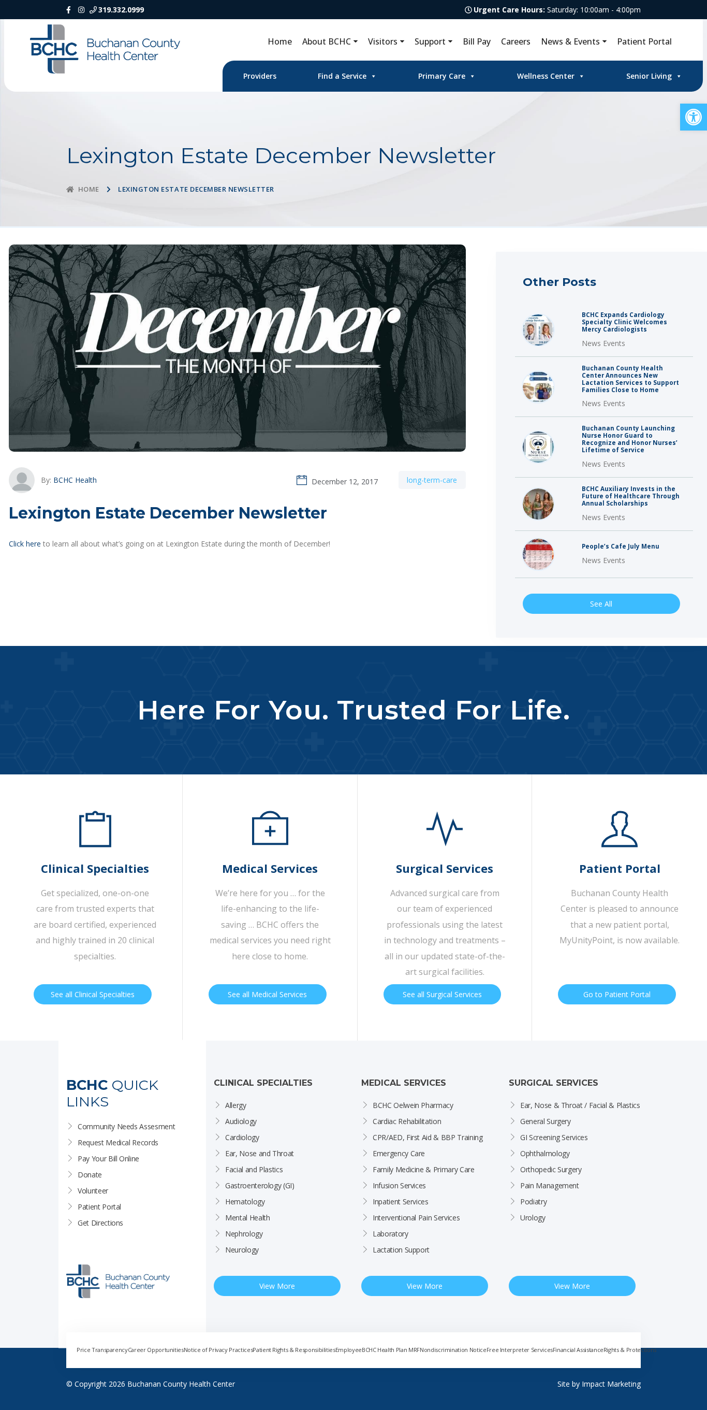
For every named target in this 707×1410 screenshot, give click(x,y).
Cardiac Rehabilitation (407, 1121)
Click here (25, 544)
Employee (348, 1350)
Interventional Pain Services (416, 1217)
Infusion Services (399, 1185)
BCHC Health (75, 480)
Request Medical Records (118, 1142)
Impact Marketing (611, 1384)
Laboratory (390, 1234)
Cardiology (242, 1137)
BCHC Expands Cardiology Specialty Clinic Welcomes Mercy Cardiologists (624, 322)
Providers (259, 76)
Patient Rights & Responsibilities (294, 1350)
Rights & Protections (629, 1350)
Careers (516, 41)
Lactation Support (401, 1250)
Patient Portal (644, 41)
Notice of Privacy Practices (218, 1350)
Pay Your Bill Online (108, 1158)
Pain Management (549, 1185)
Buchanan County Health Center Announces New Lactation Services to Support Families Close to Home (630, 379)
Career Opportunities (156, 1350)
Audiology (241, 1121)
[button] (693, 117)
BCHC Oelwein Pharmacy (413, 1105)
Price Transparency (102, 1350)
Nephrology (244, 1234)
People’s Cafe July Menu (620, 546)
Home (280, 41)
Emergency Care (399, 1153)
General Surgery (545, 1121)
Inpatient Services (401, 1201)
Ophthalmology (544, 1153)
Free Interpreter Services (520, 1350)
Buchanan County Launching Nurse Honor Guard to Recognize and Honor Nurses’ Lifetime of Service (629, 439)
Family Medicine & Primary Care (424, 1169)
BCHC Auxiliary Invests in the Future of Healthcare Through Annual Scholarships (631, 496)
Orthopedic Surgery (551, 1169)
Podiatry (533, 1201)
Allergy (235, 1105)
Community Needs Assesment (126, 1126)
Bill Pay (477, 41)
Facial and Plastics (254, 1169)
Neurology (242, 1250)
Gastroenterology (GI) (259, 1185)
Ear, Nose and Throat (259, 1153)
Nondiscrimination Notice (453, 1350)
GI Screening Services (554, 1137)
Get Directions (100, 1223)
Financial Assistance (578, 1350)
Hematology (245, 1201)
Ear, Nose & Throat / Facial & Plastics (580, 1105)
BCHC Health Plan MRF (391, 1350)
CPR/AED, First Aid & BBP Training (427, 1137)
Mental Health (247, 1217)
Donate (90, 1174)
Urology (533, 1217)
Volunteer (93, 1191)
